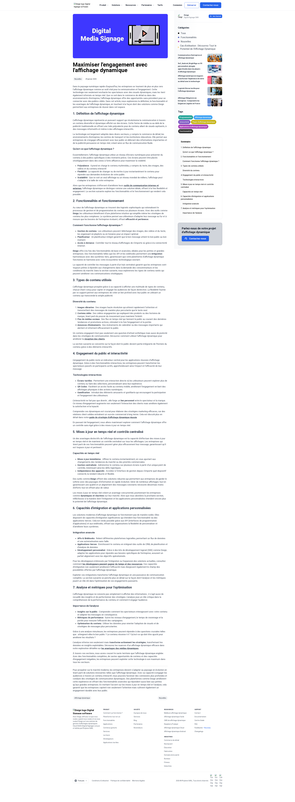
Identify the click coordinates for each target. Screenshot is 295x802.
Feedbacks (199, 728)
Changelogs (199, 731)
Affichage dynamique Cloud (174, 728)
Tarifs (160, 5)
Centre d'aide (199, 720)
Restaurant (168, 744)
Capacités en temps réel (193, 192)
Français (79, 780)
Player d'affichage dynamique (203, 122)
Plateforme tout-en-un (111, 717)
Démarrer (191, 5)
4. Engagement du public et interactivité (197, 175)
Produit (103, 5)
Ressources (131, 5)
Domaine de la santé (171, 755)
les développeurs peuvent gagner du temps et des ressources (112, 564)
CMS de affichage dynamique (175, 720)
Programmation (186, 117)
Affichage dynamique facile (174, 717)
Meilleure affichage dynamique (175, 713)
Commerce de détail (171, 740)
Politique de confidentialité (120, 781)
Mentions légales (138, 781)
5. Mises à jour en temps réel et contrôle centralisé (197, 185)
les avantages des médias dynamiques (120, 648)
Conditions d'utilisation (100, 781)
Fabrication (168, 751)
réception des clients (94, 339)
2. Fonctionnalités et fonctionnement (196, 157)
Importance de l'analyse (192, 213)
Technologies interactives (193, 180)
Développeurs (108, 739)
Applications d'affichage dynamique (193, 127)
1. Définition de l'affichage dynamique (196, 147)
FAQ (196, 724)
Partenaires (147, 5)
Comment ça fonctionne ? (113, 713)
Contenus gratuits (110, 728)
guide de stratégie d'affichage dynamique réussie (113, 417)
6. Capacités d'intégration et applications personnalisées (197, 197)
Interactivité (184, 122)
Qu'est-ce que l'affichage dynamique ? (198, 152)
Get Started (217, 16)
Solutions (116, 5)
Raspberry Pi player (171, 724)
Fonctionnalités (186, 131)
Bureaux (167, 759)
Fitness (167, 762)
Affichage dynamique (82, 698)
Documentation (200, 717)
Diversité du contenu (191, 170)
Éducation (168, 747)
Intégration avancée (191, 204)
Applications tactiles (111, 742)
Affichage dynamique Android (175, 731)
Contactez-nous (210, 5)
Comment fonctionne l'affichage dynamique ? (201, 161)
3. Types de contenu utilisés (192, 166)
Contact (198, 713)
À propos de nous (140, 713)
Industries (168, 766)
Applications (107, 724)
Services (106, 731)
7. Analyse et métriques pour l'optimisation (198, 208)
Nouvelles (78, 79)
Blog (135, 720)
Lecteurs (106, 735)
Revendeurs (138, 728)
